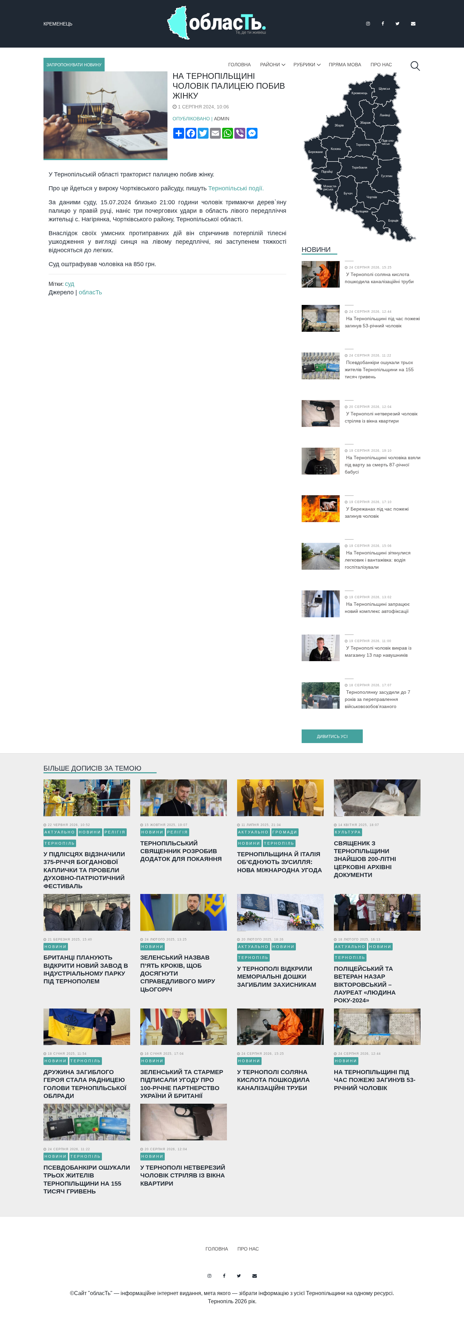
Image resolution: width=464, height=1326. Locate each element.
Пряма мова (345, 64)
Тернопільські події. (237, 188)
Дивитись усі (332, 736)
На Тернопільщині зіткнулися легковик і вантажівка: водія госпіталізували (378, 560)
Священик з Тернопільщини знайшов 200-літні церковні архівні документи (365, 859)
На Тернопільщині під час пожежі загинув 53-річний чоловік (382, 322)
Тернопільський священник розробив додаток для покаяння (181, 851)
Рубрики (304, 64)
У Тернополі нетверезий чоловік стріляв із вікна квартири (381, 417)
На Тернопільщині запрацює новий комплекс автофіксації (377, 607)
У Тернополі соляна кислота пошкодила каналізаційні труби (379, 278)
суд (69, 283)
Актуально (59, 832)
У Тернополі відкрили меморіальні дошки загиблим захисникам (276, 976)
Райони (270, 64)
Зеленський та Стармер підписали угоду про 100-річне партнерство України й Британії (181, 1084)
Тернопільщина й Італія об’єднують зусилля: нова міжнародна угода (279, 862)
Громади (285, 832)
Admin (221, 118)
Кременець (57, 24)
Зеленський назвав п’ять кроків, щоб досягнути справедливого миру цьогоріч (177, 973)
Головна (239, 64)
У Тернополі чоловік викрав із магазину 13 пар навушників (378, 651)
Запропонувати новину (74, 65)
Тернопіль (59, 843)
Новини (316, 249)
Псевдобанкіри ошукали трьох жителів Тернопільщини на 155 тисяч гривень (379, 369)
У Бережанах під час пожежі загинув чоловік (377, 512)
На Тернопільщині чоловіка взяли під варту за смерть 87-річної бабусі (383, 465)
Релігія (115, 832)
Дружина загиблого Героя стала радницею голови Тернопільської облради (84, 1084)
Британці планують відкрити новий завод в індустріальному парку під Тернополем (85, 969)
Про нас (381, 64)
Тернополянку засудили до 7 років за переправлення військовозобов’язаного (377, 699)
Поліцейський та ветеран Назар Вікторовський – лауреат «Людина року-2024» (365, 984)
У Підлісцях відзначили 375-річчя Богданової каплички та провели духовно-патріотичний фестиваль (84, 870)
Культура (348, 832)
